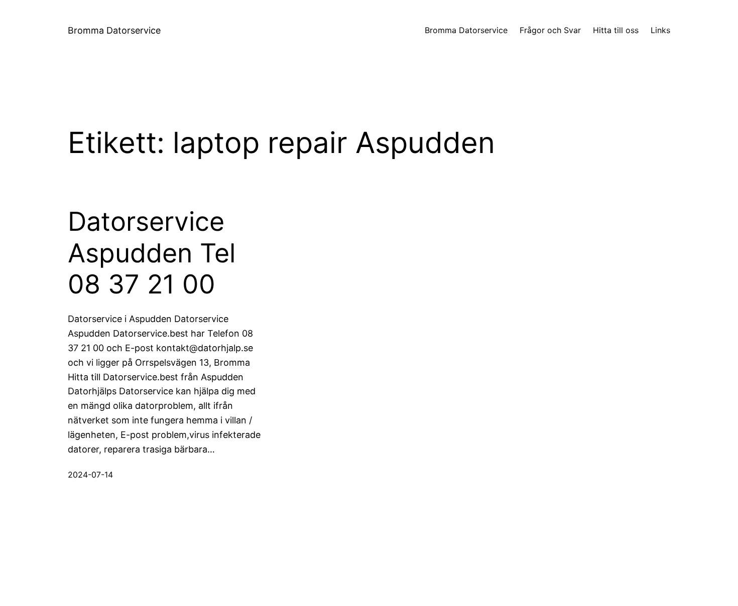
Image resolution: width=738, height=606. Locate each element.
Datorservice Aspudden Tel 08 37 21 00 (151, 253)
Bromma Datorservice (114, 30)
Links (660, 30)
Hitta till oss (616, 30)
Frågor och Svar (550, 30)
